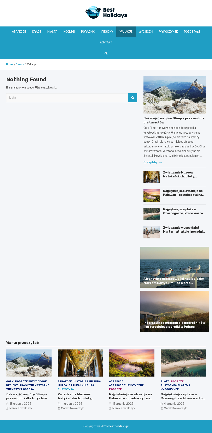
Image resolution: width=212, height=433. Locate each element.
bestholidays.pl (118, 426)
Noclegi (69, 31)
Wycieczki (146, 31)
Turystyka (66, 389)
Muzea (62, 385)
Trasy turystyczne (34, 385)
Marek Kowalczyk (21, 408)
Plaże (165, 381)
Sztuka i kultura (81, 385)
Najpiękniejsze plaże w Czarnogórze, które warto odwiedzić (183, 213)
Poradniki (88, 31)
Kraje (36, 31)
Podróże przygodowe (31, 381)
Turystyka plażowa (175, 385)
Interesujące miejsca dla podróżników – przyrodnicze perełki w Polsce (174, 325)
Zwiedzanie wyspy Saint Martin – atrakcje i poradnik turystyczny (183, 231)
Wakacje (125, 31)
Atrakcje (19, 31)
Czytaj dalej (150, 162)
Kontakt (106, 42)
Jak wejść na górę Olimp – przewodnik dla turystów (26, 396)
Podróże (115, 389)
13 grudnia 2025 (20, 403)
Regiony (107, 31)
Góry (9, 381)
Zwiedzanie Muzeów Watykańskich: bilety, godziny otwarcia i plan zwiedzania (180, 178)
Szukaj (132, 97)
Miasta (52, 31)
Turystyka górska (20, 389)
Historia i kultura (87, 381)
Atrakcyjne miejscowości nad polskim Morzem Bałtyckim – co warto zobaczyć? (173, 283)
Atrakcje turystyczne (126, 385)
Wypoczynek (168, 31)
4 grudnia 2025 (174, 403)
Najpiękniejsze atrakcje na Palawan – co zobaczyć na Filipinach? (183, 194)
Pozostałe (192, 31)
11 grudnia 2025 (71, 403)
